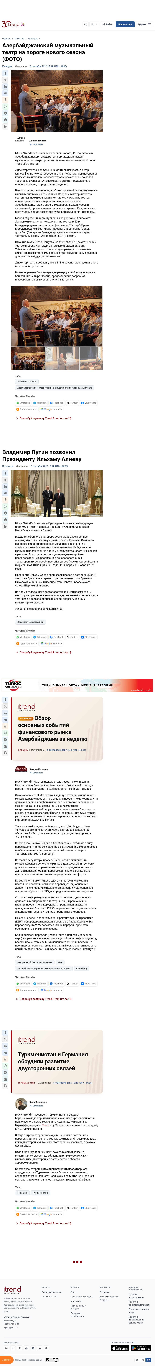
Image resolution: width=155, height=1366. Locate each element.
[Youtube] (26, 1348)
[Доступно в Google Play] (141, 1348)
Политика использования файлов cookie (136, 1320)
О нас (73, 1292)
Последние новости (51, 1292)
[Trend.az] (13, 24)
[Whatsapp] (6, 1348)
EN (137, 1360)
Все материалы (36, 144)
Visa (60, 962)
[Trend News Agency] (12, 1290)
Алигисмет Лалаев (26, 381)
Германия (22, 1193)
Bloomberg (81, 968)
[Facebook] (13, 1348)
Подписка (104, 1292)
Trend (45, 1125)
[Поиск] (85, 24)
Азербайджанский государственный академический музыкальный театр (54, 388)
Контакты (76, 1301)
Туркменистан (40, 1193)
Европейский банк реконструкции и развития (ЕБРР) (43, 968)
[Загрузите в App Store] (120, 1348)
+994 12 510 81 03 (11, 1324)
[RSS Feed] (46, 1348)
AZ (143, 1360)
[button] (5, 73)
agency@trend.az (11, 1327)
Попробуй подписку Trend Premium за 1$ (45, 418)
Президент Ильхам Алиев (30, 622)
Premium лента (49, 1296)
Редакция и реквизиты (82, 1296)
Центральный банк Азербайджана (34, 962)
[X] (19, 1348)
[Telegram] (33, 1348)
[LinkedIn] (39, 1348)
